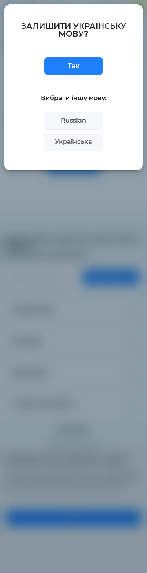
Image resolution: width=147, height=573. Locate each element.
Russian (73, 120)
